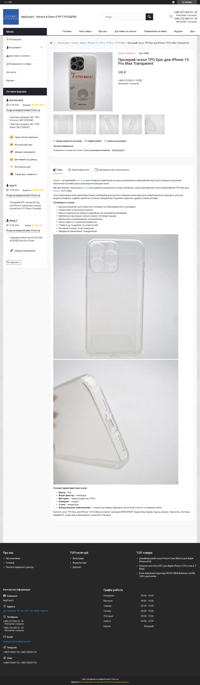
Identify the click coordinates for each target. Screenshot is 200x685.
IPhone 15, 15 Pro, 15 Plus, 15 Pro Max (106, 43)
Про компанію (13, 558)
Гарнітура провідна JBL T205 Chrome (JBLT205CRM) (24, 119)
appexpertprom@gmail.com (17, 641)
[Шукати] (149, 16)
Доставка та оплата (125, 31)
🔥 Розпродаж (13, 39)
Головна (66, 31)
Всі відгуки (12, 262)
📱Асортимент (13, 47)
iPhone (56, 191)
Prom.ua (115, 679)
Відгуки (178, 31)
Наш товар (85, 31)
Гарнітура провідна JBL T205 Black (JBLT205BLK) (24, 125)
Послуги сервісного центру (20, 567)
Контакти (11, 72)
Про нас (102, 31)
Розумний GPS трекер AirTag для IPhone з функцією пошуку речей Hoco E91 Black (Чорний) (25, 205)
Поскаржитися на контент (92, 682)
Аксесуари (63, 43)
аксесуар (80, 180)
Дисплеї (77, 567)
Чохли (74, 43)
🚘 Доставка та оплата (18, 56)
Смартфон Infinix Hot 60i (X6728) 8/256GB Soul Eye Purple (26, 239)
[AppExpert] (11, 17)
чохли (86, 187)
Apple (83, 43)
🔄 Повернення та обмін (18, 64)
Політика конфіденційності (117, 682)
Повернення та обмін (155, 31)
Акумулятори (79, 563)
